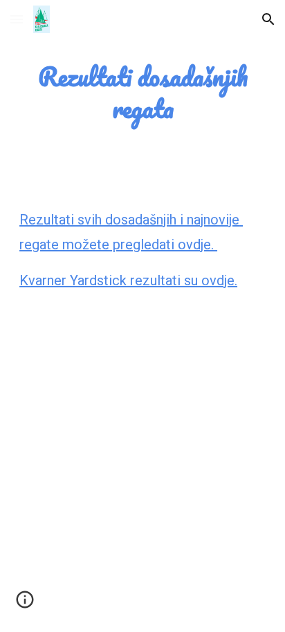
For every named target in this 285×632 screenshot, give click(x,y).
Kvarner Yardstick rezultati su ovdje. (128, 280)
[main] (142, 92)
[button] (16, 19)
